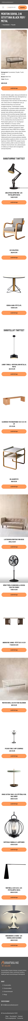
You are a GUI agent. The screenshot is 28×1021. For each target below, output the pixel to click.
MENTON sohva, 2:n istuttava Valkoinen (14, 703)
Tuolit (21, 72)
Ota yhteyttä (13, 1016)
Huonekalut (6, 25)
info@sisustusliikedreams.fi (7, 2)
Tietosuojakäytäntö (10, 1018)
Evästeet (20, 1016)
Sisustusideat (7, 988)
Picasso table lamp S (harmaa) (14, 748)
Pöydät (13, 25)
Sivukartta (20, 1018)
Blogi (5, 994)
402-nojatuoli (14, 250)
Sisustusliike (7, 985)
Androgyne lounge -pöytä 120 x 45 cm (14, 642)
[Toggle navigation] (3, 7)
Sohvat (3, 74)
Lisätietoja (14, 88)
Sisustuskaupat (8, 991)
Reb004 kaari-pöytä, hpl (14, 305)
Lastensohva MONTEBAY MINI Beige (14, 539)
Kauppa (22, 7)
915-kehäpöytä (14, 479)
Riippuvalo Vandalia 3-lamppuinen (14, 842)
